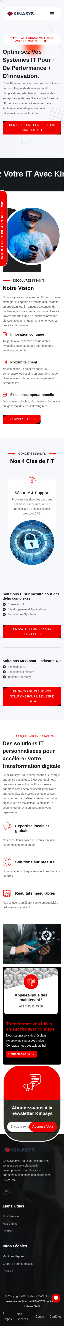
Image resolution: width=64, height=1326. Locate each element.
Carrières (55, 1316)
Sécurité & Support (32, 493)
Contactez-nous (21, 1054)
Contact (7, 1231)
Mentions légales (13, 1256)
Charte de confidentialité (18, 1263)
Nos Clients (10, 1223)
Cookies (8, 1271)
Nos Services (11, 1216)
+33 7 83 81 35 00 (31, 1006)
